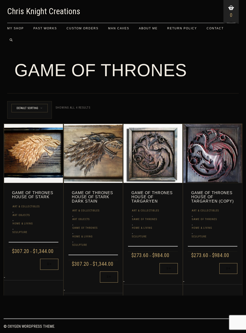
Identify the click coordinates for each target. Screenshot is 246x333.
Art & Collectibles (26, 206)
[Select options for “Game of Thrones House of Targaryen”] (169, 268)
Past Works (45, 28)
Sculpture (19, 232)
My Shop (15, 28)
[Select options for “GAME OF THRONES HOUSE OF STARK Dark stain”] (109, 277)
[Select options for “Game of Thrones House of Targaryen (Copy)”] (228, 268)
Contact (215, 28)
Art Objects (21, 215)
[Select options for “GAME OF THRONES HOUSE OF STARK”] (49, 264)
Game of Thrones (85, 227)
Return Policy (182, 28)
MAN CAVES (118, 28)
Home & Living (22, 223)
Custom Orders (82, 28)
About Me (148, 28)
